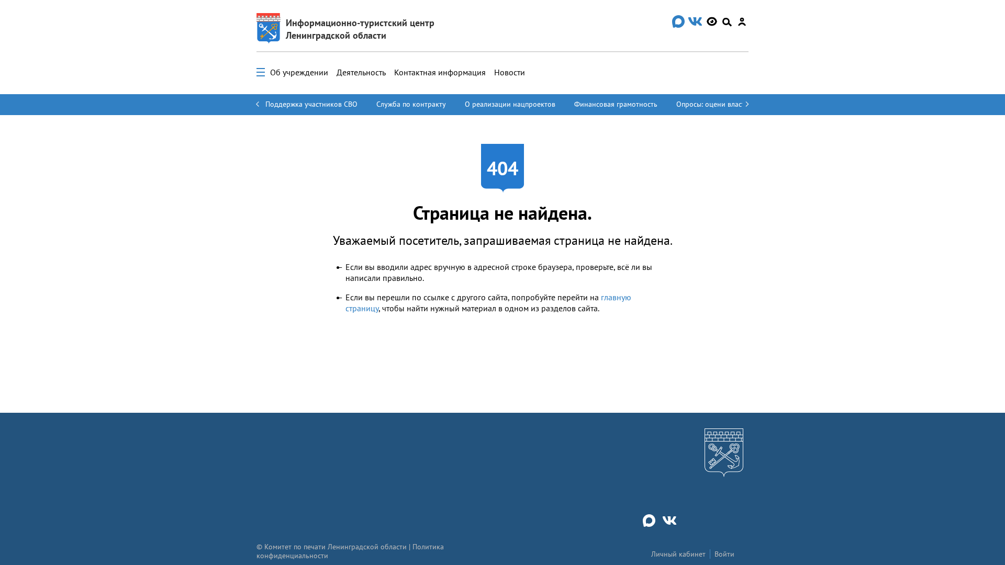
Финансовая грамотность (615, 104)
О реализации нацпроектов (510, 104)
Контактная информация (440, 72)
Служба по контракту (411, 104)
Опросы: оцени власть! (713, 104)
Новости (509, 72)
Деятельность (361, 72)
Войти (724, 554)
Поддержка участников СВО (311, 104)
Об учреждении (299, 72)
